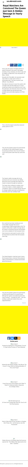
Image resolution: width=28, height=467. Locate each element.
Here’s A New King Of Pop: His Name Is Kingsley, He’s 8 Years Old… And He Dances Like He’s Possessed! (14, 423)
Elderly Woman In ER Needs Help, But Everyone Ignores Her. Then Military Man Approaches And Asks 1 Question (14, 442)
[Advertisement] (14, 32)
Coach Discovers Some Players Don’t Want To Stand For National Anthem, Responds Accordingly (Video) (14, 385)
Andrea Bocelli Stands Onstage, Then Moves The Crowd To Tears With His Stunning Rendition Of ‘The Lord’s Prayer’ (14, 366)
